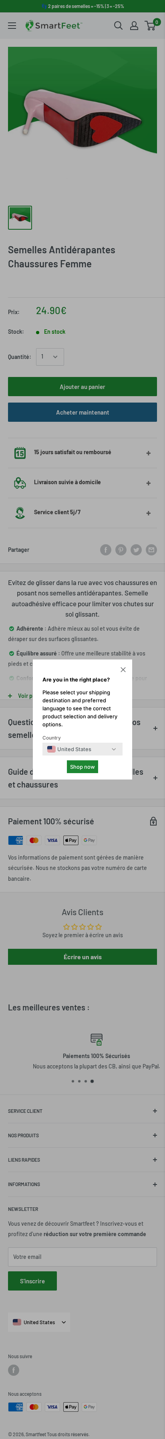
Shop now (82, 767)
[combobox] (69, 749)
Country (51, 738)
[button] (123, 670)
